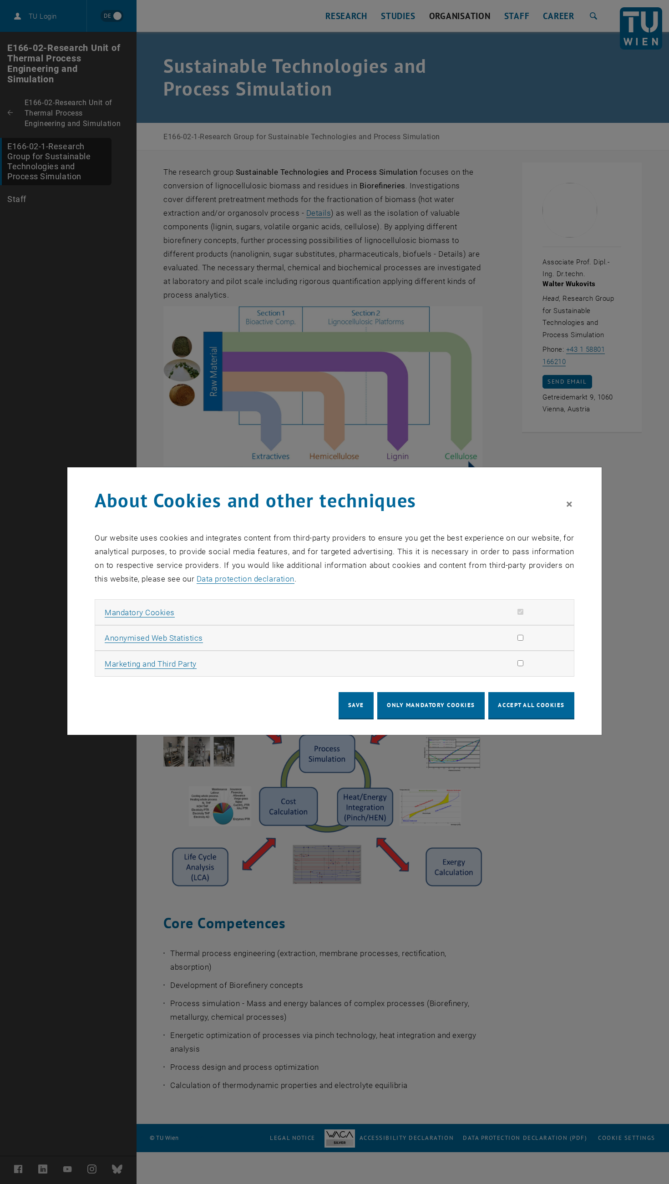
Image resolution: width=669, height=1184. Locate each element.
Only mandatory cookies (431, 705)
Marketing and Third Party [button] (151, 663)
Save (356, 705)
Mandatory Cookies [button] (140, 612)
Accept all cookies (531, 705)
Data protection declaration (245, 578)
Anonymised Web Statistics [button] (154, 638)
